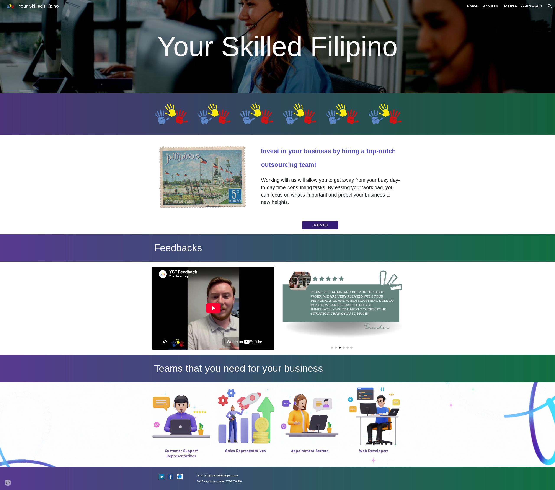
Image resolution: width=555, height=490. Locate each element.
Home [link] (472, 6)
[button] (550, 6)
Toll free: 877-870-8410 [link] (522, 6)
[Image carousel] (342, 308)
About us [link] (490, 6)
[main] (277, 47)
